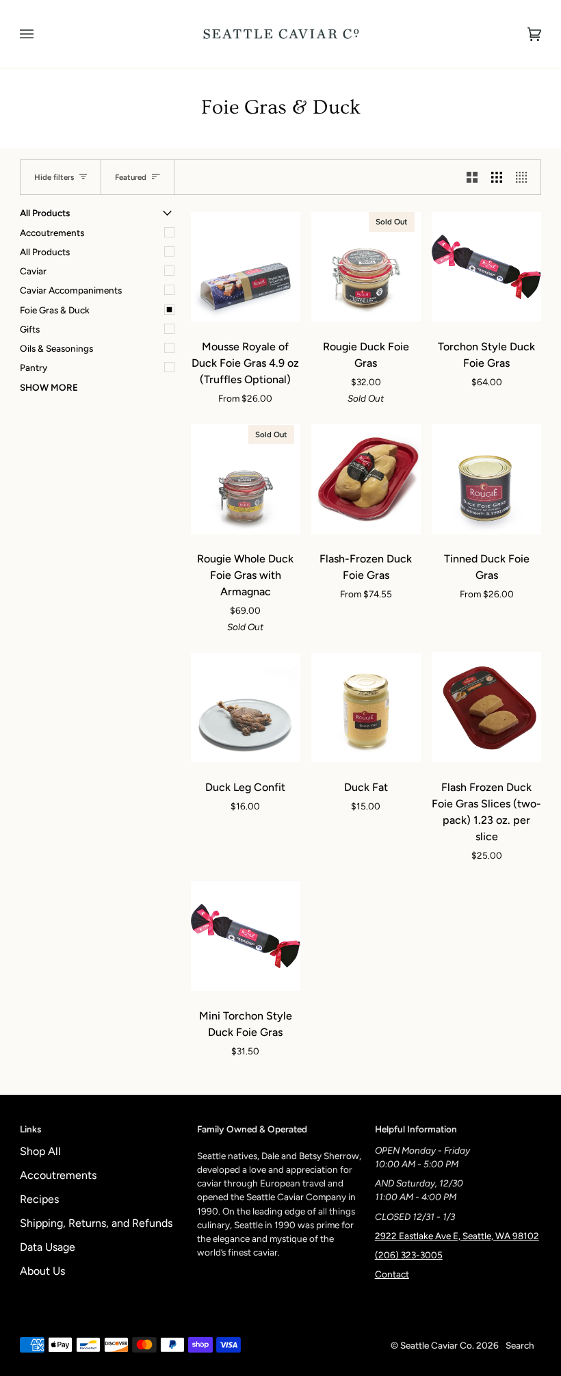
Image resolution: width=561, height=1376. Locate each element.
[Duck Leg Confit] (245, 707)
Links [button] (30, 1129)
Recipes (39, 1199)
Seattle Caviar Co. (437, 1345)
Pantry (33, 367)
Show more (49, 387)
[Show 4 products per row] (524, 177)
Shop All (40, 1151)
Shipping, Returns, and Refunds (96, 1223)
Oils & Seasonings (56, 348)
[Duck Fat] (366, 707)
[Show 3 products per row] (496, 177)
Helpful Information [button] (416, 1129)
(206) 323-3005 (409, 1254)
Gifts (30, 329)
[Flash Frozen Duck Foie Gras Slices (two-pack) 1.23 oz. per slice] (486, 707)
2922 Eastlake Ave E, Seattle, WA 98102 (457, 1235)
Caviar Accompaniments (71, 290)
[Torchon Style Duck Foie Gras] (486, 267)
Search (520, 1345)
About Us (42, 1270)
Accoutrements (52, 232)
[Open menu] (40, 34)
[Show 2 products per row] (472, 177)
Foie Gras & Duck (55, 309)
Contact (392, 1274)
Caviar (33, 270)
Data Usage (47, 1247)
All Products (45, 251)
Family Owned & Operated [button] (252, 1129)
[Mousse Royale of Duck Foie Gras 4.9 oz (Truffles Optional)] (245, 267)
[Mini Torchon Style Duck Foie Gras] (245, 936)
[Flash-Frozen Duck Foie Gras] (366, 480)
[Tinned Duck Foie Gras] (486, 480)
